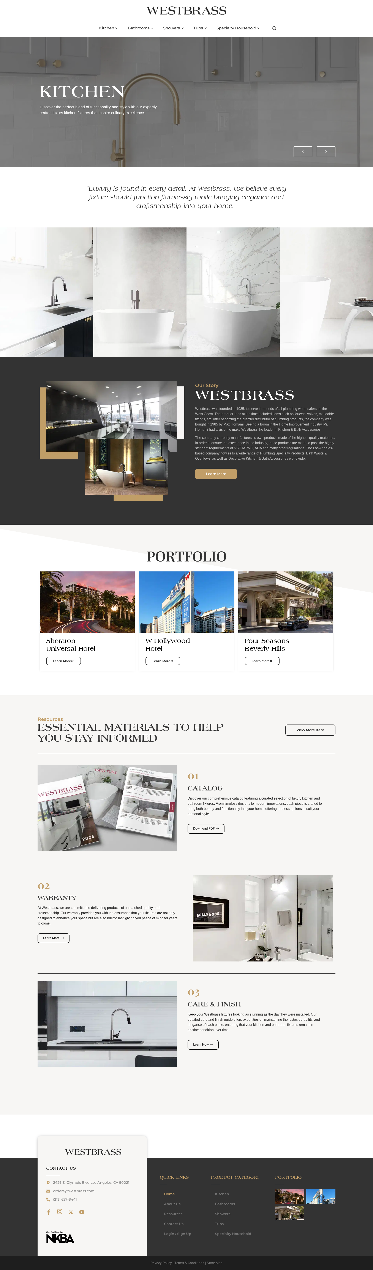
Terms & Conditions (189, 1263)
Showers (171, 28)
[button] (303, 151)
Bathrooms (139, 28)
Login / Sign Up (177, 1234)
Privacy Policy (161, 1263)
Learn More (62, 661)
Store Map (215, 1263)
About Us (172, 1204)
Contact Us (173, 1224)
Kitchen (106, 28)
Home (169, 1194)
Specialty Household (236, 28)
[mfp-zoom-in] (279, 1196)
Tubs (198, 28)
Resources (173, 1214)
